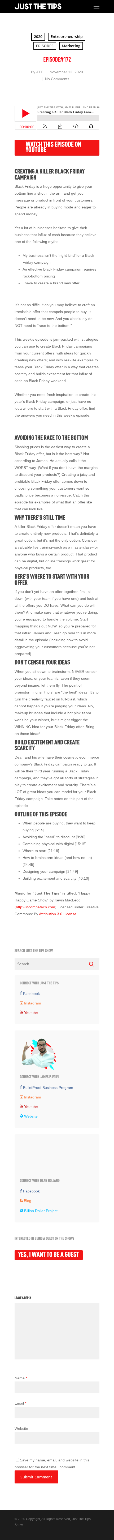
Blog (27, 1201)
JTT (39, 72)
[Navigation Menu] (96, 6)
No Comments (57, 79)
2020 (38, 36)
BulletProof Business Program (47, 1087)
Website (30, 1116)
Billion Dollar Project (40, 1211)
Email (20, 1403)
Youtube (30, 1107)
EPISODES (45, 45)
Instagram (32, 1003)
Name (21, 1378)
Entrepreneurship (67, 36)
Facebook (31, 993)
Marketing (71, 45)
